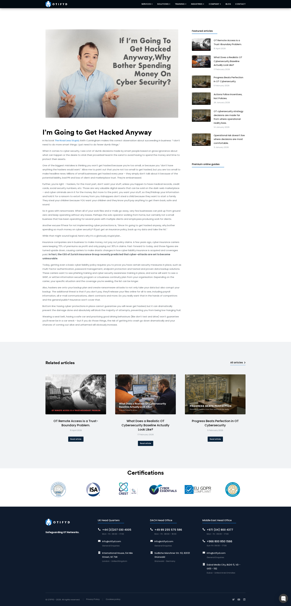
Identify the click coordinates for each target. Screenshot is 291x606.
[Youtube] (239, 599)
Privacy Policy (93, 599)
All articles (236, 362)
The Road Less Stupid (67, 140)
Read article (75, 439)
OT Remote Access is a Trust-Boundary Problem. (76, 423)
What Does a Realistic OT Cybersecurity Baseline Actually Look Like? (145, 425)
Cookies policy (113, 599)
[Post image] (75, 394)
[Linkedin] (244, 599)
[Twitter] (233, 599)
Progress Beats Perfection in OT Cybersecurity (215, 423)
